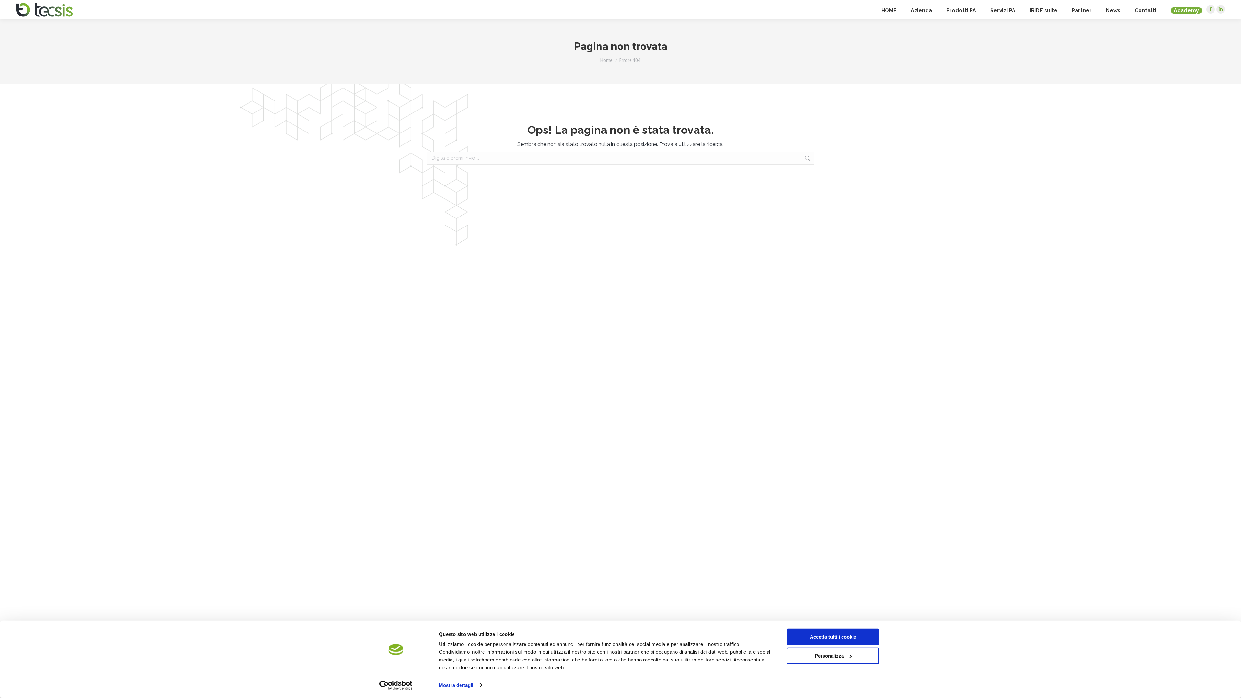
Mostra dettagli (456, 685)
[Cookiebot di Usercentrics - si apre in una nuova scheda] (396, 685)
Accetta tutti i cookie (833, 637)
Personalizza (829, 655)
